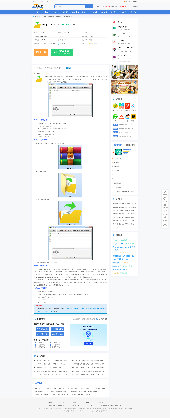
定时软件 (127, 210)
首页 (36, 12)
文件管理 (61, 16)
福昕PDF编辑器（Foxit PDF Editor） (124, 256)
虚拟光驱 (133, 224)
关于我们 (62, 402)
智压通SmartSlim (47, 388)
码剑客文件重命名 (61, 391)
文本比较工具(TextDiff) (58, 394)
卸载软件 (127, 203)
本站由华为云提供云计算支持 (99, 411)
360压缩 (129, 136)
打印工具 (121, 220)
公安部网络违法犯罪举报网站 (56, 405)
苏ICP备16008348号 (83, 409)
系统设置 (115, 217)
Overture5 (125, 263)
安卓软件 (56, 12)
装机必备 (114, 12)
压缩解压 (127, 214)
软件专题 (94, 12)
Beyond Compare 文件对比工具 (124, 247)
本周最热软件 (118, 145)
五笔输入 (127, 224)
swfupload (37, 388)
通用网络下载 (41, 347)
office (120, 136)
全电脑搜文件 (117, 183)
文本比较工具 (38, 394)
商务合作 (50, 402)
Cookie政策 (88, 402)
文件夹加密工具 (71, 394)
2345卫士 (129, 132)
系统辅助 (115, 203)
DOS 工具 (127, 220)
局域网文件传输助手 (85, 388)
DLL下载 (115, 227)
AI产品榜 (128, 1)
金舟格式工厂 (125, 269)
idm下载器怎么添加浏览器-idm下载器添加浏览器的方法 (51, 364)
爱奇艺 (126, 128)
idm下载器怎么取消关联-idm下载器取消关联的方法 (50, 367)
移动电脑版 (75, 12)
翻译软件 (115, 224)
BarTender (115, 252)
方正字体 (124, 132)
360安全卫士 (100, 6)
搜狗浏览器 (135, 6)
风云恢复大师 (116, 269)
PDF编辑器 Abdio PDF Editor (70, 308)
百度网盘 (133, 110)
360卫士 (115, 110)
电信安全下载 (43, 329)
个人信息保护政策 (92, 405)
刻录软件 (133, 220)
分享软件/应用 (103, 319)
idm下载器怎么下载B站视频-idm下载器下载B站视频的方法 (88, 371)
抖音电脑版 (121, 128)
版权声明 (75, 402)
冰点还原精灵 (123, 252)
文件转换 (127, 207)
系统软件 (85, 12)
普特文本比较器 (72, 391)
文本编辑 (121, 217)
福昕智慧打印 (116, 263)
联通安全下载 (58, 334)
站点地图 (101, 402)
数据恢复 (133, 203)
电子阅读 (115, 220)
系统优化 (121, 224)
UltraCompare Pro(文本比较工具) (88, 391)
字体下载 (115, 214)
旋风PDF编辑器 (39, 391)
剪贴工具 (115, 207)
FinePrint (115, 273)
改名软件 (133, 214)
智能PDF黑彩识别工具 (99, 388)
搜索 (89, 6)
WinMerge (47, 394)
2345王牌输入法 (120, 259)
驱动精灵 (127, 110)
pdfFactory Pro (129, 243)
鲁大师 (120, 132)
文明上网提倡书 (75, 405)
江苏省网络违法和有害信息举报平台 (111, 405)
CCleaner (116, 240)
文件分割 (121, 210)
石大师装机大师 (126, 266)
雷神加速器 (121, 124)
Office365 (107, 6)
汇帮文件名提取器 (118, 187)
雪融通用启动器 (49, 391)
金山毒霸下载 (41, 345)
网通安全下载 (58, 329)
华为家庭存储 (117, 158)
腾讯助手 (127, 124)
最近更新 (133, 12)
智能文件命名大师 (59, 388)
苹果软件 (66, 12)
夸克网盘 (124, 136)
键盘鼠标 (121, 207)
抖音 (126, 6)
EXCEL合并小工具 (84, 308)
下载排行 (123, 12)
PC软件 (48, 16)
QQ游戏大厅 (127, 121)
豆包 (130, 6)
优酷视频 (130, 128)
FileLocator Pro (48, 311)
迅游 (130, 124)
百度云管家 (123, 273)
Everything (116, 162)
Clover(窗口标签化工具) (84, 394)
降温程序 (133, 217)
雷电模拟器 (133, 121)
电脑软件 (46, 12)
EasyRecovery (118, 244)
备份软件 (133, 210)
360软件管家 (121, 110)
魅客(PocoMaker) (94, 308)
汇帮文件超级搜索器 (71, 388)
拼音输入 (127, 217)
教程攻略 (104, 12)
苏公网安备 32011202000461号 (99, 409)
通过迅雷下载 (41, 342)
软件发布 (135, 1)
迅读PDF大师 (127, 149)
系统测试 (121, 203)
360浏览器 (114, 6)
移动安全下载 (43, 334)
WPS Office (121, 6)
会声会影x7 (115, 266)
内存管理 (121, 214)
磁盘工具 (133, 207)
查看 (125, 153)
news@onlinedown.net (83, 411)
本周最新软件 (130, 145)
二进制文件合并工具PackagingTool (124, 191)
